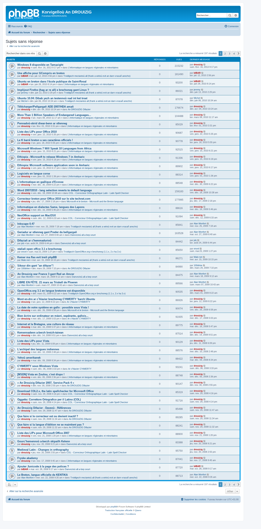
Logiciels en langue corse (33, 173)
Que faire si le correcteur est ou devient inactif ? (47, 416)
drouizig (25, 67)
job (22, 243)
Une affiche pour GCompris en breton (41, 73)
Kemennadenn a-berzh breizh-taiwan (40, 332)
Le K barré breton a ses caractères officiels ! (45, 140)
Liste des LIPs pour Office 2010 (37, 131)
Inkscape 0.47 (25, 223)
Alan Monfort (27, 226)
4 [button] (234, 53)
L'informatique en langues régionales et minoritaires (93, 67)
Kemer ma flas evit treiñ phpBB (37, 257)
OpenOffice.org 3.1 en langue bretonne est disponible (51, 290)
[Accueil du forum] (24, 13)
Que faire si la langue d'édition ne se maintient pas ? (50, 424)
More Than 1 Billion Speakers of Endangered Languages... (54, 115)
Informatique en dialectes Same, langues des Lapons (50, 207)
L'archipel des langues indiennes (38, 349)
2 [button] (225, 53)
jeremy (24, 92)
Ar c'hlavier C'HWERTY (78, 302)
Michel (24, 101)
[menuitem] (28, 26)
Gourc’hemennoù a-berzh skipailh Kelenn (43, 441)
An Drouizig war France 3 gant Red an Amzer (45, 274)
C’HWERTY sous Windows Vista (37, 366)
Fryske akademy (27, 458)
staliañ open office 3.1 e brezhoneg (39, 248)
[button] (239, 53)
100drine (25, 268)
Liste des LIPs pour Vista (33, 340)
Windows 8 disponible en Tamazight (40, 64)
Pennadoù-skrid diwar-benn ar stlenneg (42, 123)
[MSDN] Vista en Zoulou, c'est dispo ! (40, 374)
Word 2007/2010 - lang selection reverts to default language (54, 190)
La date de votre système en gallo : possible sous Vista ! (53, 307)
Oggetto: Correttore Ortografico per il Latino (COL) (49, 399)
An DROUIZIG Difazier (79, 109)
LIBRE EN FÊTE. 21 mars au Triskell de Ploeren (47, 282)
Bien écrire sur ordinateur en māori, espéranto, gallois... (52, 315)
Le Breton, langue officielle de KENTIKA (42, 474)
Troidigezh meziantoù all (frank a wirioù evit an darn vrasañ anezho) (96, 76)
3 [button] (229, 53)
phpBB (114, 507)
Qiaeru (138, 510)
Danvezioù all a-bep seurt (83, 235)
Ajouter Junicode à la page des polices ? (43, 466)
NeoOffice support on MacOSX (36, 215)
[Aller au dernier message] (204, 64)
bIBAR (24, 76)
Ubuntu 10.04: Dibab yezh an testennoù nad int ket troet (52, 98)
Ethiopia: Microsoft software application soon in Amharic (53, 165)
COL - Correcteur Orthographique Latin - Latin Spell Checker (99, 193)
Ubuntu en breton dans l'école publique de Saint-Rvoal (51, 81)
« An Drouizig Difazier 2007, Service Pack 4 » (45, 382)
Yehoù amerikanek (29, 357)
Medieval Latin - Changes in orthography (43, 449)
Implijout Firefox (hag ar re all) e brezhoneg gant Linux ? (53, 89)
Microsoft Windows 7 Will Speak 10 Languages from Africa (54, 148)
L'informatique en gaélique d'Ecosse (40, 181)
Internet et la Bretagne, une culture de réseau (45, 324)
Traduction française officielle (118, 510)
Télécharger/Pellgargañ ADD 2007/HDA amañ (45, 106)
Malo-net (25, 260)
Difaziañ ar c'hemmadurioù (34, 240)
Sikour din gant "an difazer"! (35, 265)
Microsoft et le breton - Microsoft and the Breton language (95, 201)
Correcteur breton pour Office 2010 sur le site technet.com (54, 198)
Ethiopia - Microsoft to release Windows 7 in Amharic (51, 156)
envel (24, 251)
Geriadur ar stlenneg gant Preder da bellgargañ (47, 232)
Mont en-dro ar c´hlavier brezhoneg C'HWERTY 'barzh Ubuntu (56, 299)
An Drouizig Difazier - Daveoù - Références (44, 407)
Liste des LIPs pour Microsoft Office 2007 (43, 433)
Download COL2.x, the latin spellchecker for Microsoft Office (55, 391)
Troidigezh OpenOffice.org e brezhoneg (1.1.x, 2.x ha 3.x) (92, 251)
